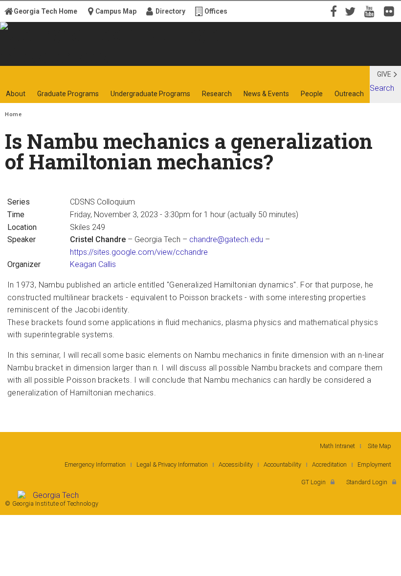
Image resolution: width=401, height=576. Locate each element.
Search (382, 88)
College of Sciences (107, 57)
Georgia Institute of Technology (30, 57)
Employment (374, 464)
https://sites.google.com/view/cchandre (139, 252)
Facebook (332, 10)
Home (13, 114)
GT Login (313, 482)
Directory (170, 11)
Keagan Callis (93, 264)
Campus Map (115, 11)
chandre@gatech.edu (226, 239)
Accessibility (236, 464)
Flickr (391, 10)
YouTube (371, 10)
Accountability (282, 464)
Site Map (379, 446)
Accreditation (329, 464)
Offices (215, 11)
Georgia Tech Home (45, 11)
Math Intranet (337, 446)
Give (384, 74)
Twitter (352, 10)
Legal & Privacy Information (172, 464)
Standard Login (366, 482)
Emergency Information (95, 464)
